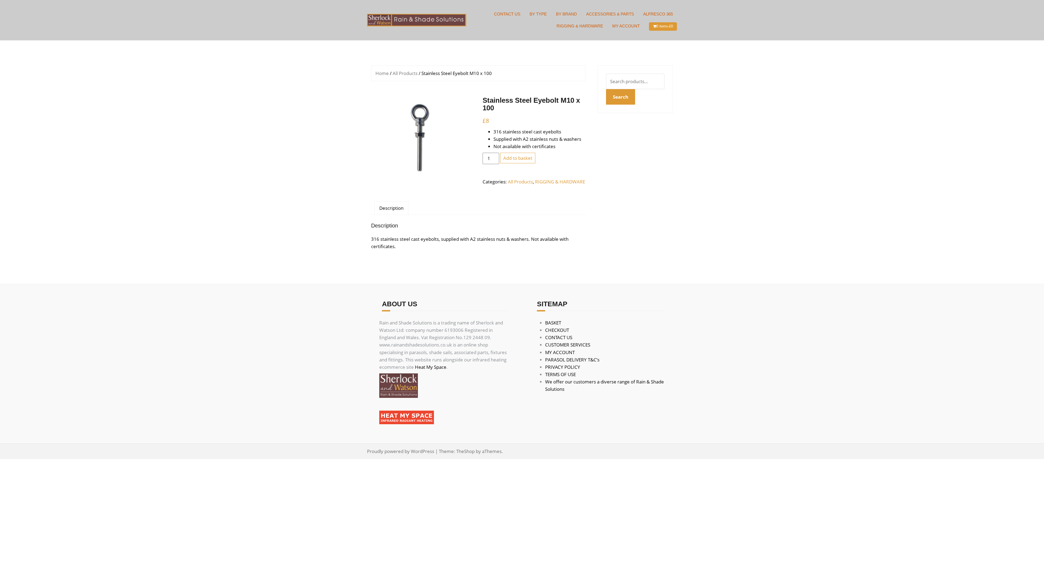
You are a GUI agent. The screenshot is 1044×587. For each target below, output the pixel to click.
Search (620, 97)
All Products (405, 73)
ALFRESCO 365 (658, 14)
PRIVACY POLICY (562, 367)
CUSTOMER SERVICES (567, 345)
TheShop (465, 451)
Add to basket (517, 158)
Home (382, 73)
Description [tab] (391, 208)
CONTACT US (507, 14)
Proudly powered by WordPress (400, 451)
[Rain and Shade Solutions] (416, 20)
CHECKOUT (557, 330)
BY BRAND (566, 14)
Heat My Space (430, 367)
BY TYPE (538, 14)
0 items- (664, 26)
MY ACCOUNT (626, 26)
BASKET (553, 323)
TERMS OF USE (560, 374)
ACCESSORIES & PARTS (610, 14)
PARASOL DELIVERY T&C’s (572, 360)
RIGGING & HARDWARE (580, 26)
